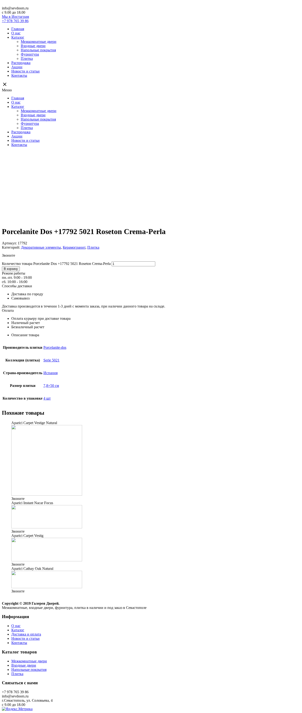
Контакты (19, 75)
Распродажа (20, 63)
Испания (50, 373)
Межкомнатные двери (38, 42)
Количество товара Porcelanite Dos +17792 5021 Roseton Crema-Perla (56, 264)
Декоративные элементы (41, 247)
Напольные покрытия (38, 50)
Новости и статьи (25, 71)
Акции (16, 67)
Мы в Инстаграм (15, 17)
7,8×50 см (51, 386)
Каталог (17, 37)
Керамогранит (74, 247)
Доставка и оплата (26, 634)
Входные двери (33, 46)
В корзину (11, 269)
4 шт (47, 398)
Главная (17, 29)
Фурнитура (30, 54)
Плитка (27, 59)
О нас (16, 33)
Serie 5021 (51, 360)
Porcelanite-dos (54, 347)
